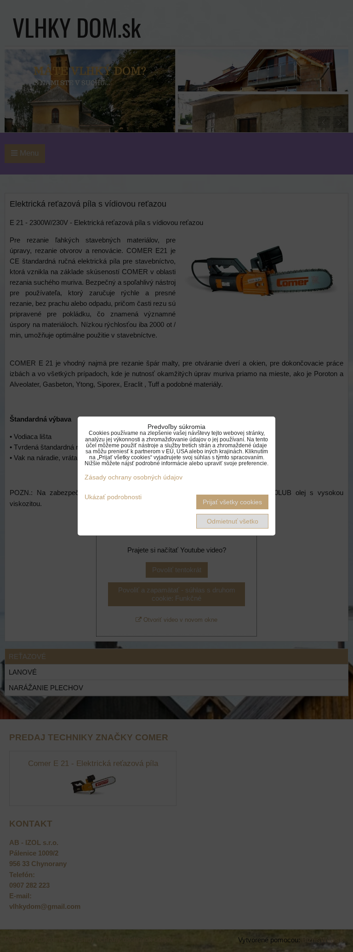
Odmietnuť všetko (232, 521)
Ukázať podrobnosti (113, 497)
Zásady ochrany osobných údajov (133, 477)
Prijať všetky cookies (232, 502)
